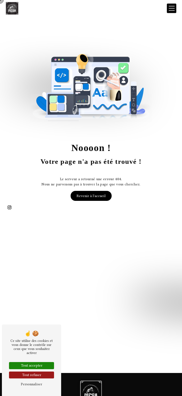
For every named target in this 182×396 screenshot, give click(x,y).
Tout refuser (31, 375)
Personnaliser (31, 384)
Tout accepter (31, 365)
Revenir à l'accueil (91, 196)
